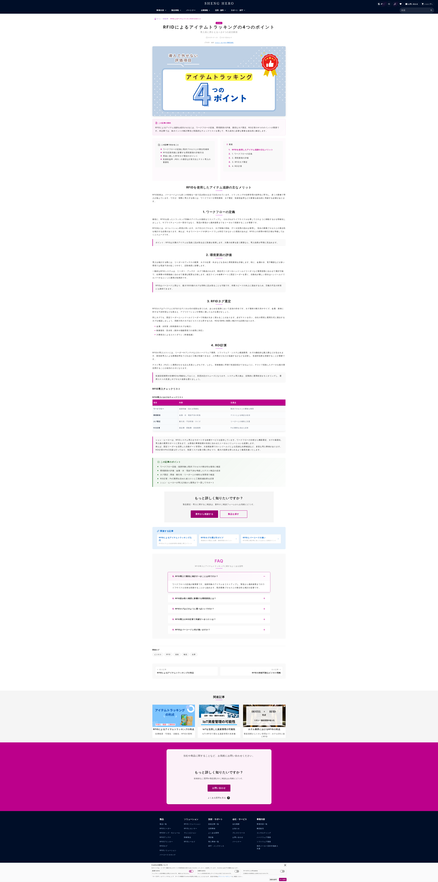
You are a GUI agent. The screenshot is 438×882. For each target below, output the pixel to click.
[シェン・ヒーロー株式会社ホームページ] (219, 3)
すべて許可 (283, 879)
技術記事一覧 (213, 824)
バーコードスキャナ (168, 855)
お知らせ (236, 828)
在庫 (194, 654)
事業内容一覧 (262, 824)
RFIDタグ (164, 846)
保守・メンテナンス (216, 846)
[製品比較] (394, 4)
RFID (168, 654)
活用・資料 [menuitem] (219, 10)
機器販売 (260, 828)
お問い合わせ (219, 788)
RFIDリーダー (165, 828)
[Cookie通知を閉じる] (285, 865)
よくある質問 (213, 833)
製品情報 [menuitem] (175, 10)
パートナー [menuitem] (191, 10)
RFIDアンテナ (165, 837)
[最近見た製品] (388, 4)
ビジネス (157, 654)
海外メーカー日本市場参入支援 (267, 847)
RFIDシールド (189, 842)
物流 (185, 654)
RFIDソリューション (168, 850)
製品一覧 (163, 824)
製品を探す (233, 514)
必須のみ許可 (273, 879)
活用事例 (211, 828)
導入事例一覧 (213, 842)
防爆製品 (187, 837)
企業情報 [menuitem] (204, 10)
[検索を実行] (431, 10)
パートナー (236, 842)
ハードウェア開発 (264, 837)
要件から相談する (204, 514)
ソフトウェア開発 (264, 842)
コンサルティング (264, 833)
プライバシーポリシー (225, 876)
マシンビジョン (190, 833)
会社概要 (236, 824)
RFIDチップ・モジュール (170, 833)
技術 (177, 654)
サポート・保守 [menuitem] (237, 10)
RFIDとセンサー (190, 828)
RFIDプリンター (166, 842)
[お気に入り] (400, 4)
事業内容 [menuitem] (160, 10)
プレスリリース (238, 833)
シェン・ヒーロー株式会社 (224, 42)
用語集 (211, 837)
